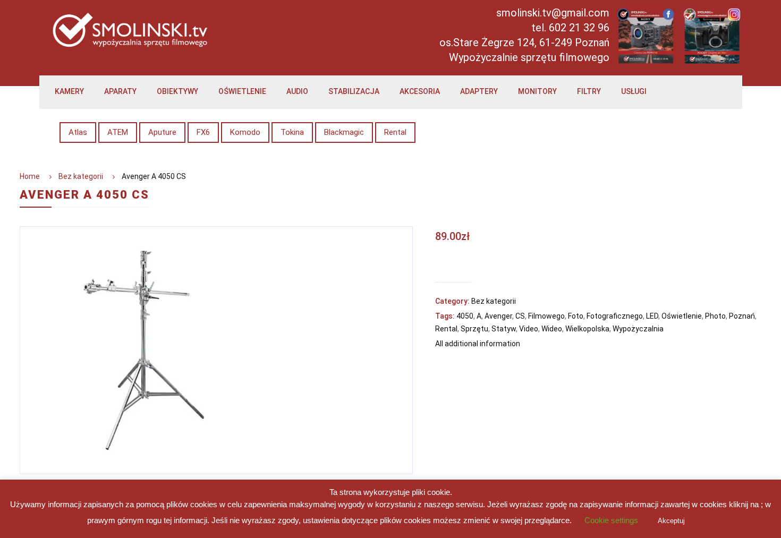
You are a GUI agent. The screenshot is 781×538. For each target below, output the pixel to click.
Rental (395, 132)
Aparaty (120, 91)
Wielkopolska (587, 328)
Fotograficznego (615, 316)
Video (528, 328)
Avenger (498, 316)
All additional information (477, 344)
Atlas (78, 132)
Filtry (589, 91)
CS (520, 316)
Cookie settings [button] (611, 520)
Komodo (245, 132)
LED (652, 316)
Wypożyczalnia (638, 328)
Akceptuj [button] (671, 521)
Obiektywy (177, 91)
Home (30, 176)
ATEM (117, 132)
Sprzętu (474, 328)
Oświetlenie (242, 91)
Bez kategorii (80, 176)
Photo (715, 316)
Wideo (551, 328)
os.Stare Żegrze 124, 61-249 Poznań (524, 42)
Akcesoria (420, 91)
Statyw (503, 328)
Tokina (292, 132)
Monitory (537, 91)
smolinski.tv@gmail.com (552, 12)
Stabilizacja (353, 91)
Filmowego (546, 316)
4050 (464, 316)
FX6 (203, 132)
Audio (297, 91)
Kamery (69, 91)
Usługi (634, 91)
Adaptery (479, 91)
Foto (575, 316)
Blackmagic (344, 132)
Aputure (162, 132)
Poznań (742, 316)
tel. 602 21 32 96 (570, 27)
